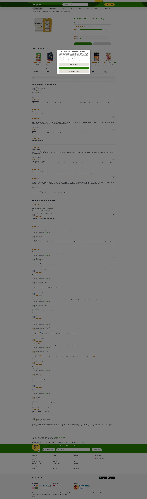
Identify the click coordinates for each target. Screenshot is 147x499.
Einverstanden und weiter (74, 68)
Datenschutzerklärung (64, 61)
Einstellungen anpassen (73, 64)
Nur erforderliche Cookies (74, 71)
